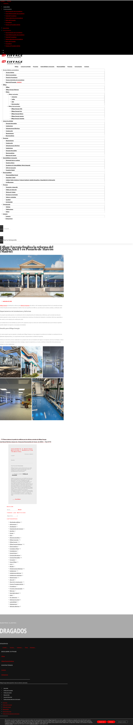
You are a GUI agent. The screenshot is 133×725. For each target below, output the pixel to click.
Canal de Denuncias (8, 697)
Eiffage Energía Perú (16, 111)
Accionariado (9, 202)
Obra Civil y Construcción (16, 582)
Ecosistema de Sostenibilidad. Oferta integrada (18, 165)
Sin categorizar (13, 597)
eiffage (3, 656)
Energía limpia (13, 553)
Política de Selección (11, 189)
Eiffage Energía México (17, 114)
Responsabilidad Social (12, 175)
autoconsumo (13, 524)
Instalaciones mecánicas (16, 575)
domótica (12, 531)
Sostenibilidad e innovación (10, 158)
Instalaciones (9, 126)
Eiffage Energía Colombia (17, 118)
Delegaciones (9, 218)
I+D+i (11, 564)
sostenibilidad (13, 602)
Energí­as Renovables (11, 123)
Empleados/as (13, 551)
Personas (5, 185)
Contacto (5, 214)
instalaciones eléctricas (15, 573)
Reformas (12, 591)
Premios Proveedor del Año (16, 584)
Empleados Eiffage (14, 549)
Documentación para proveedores (14, 11)
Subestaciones (13, 604)
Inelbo (13, 99)
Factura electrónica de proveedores (14, 18)
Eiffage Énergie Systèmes (7, 661)
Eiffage (5, 84)
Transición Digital (10, 170)
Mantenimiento (10, 133)
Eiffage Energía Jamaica (17, 116)
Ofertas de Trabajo (10, 192)
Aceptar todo (102, 722)
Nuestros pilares (10, 163)
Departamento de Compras (16, 529)
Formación (12, 560)
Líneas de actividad (8, 121)
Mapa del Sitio (7, 695)
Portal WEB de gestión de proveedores (15, 13)
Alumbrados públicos (15, 522)
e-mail (13, 455)
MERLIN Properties (25, 305)
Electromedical (15, 104)
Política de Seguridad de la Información (12, 699)
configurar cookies (9, 723)
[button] (1, 224)
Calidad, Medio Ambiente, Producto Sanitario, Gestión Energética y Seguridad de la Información (30, 180)
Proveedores (9, 22)
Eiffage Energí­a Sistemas (12, 89)
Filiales (7, 92)
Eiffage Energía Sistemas (16, 544)
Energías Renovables (11, 150)
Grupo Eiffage (13, 562)
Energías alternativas (15, 555)
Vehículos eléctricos (14, 606)
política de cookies (34, 723)
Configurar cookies (122, 722)
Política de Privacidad (8, 690)
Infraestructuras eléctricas (13, 145)
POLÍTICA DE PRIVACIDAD (17, 465)
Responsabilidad (7, 172)
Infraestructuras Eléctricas (13, 128)
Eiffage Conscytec (14, 540)
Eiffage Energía (3, 305)
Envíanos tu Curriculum (12, 194)
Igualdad (8, 199)
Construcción (9, 131)
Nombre (13, 460)
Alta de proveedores (11, 75)
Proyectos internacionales (16, 588)
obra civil (12, 580)
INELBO (12, 566)
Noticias (8, 207)
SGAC (11, 595)
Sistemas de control (14, 599)
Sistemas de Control (11, 155)
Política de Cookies (8, 692)
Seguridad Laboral (14, 593)
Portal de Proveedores (11, 16)
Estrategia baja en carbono (13, 160)
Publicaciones (9, 209)
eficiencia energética (15, 537)
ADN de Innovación (11, 168)
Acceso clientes (6, 6)
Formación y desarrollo (12, 187)
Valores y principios (11, 197)
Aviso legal (6, 688)
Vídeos (7, 211)
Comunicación (6, 204)
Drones (11, 533)
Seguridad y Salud (10, 177)
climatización (13, 526)
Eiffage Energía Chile (16, 109)
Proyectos (5, 138)
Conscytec (14, 97)
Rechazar (111, 722)
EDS (13, 102)
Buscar (1, 226)
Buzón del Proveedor (11, 20)
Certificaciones (9, 182)
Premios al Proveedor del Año (13, 24)
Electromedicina (10, 135)
